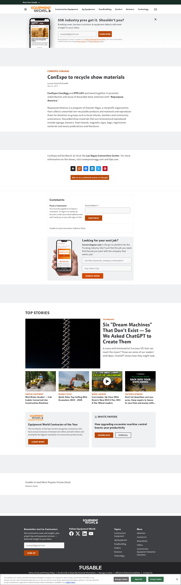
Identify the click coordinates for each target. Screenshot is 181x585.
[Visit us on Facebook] (71, 533)
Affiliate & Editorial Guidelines (127, 572)
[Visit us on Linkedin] (84, 533)
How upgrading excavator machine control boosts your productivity (121, 426)
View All (123, 435)
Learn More (38, 442)
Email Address (92, 205)
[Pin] (105, 168)
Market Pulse (65, 394)
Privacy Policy (81, 41)
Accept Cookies (156, 579)
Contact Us (147, 572)
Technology (108, 319)
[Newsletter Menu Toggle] (155, 9)
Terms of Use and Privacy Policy (95, 39)
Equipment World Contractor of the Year (53, 424)
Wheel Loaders (99, 394)
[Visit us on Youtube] (91, 533)
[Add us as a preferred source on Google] (79, 168)
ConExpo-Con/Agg (58, 71)
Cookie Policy (70, 582)
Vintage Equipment (34, 394)
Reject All (138, 579)
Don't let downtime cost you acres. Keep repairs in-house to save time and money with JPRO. (139, 400)
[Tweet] (98, 168)
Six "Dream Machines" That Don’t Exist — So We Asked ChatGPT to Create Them (127, 333)
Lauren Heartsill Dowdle (57, 83)
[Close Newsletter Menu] (155, 19)
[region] (90, 579)
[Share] (85, 168)
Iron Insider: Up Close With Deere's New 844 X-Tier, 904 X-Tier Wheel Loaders (106, 400)
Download (104, 435)
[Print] (73, 168)
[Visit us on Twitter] (78, 533)
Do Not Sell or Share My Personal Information (77, 572)
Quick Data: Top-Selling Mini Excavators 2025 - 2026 (72, 398)
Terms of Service (94, 41)
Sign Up (31, 553)
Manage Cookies (106, 572)
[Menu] (25, 9)
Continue (93, 218)
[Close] (177, 579)
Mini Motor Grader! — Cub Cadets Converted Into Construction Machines (38, 400)
